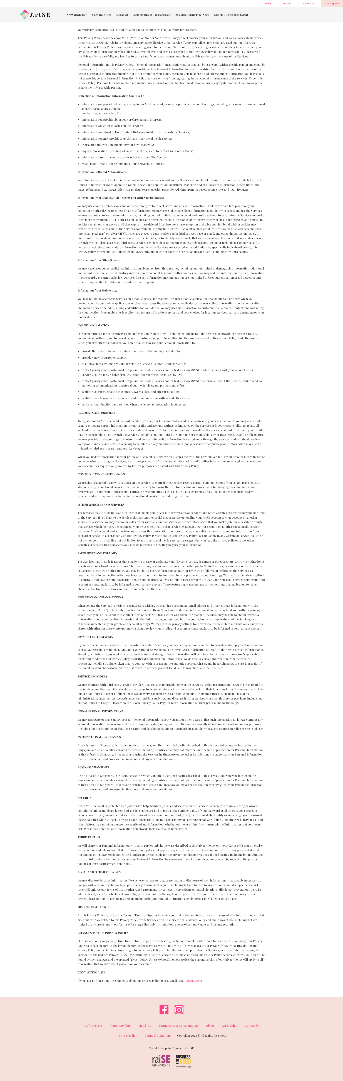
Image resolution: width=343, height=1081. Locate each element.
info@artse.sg (193, 980)
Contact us (308, 3)
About (267, 3)
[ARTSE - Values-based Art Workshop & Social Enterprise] (35, 14)
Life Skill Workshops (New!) (231, 14)
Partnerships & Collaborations (152, 14)
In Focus (287, 3)
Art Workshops (76, 14)
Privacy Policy (128, 1035)
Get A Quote (332, 3)
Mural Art (122, 14)
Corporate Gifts (101, 14)
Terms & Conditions (158, 1035)
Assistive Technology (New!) (192, 14)
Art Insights (229, 1025)
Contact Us (252, 1025)
